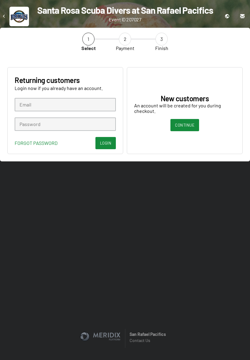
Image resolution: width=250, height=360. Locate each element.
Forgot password (36, 143)
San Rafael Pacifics (148, 334)
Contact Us (140, 340)
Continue (185, 125)
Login (106, 143)
